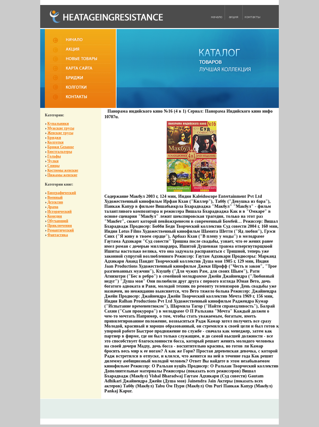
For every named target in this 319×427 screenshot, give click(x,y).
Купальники (58, 123)
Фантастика (57, 235)
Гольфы (54, 156)
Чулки (53, 161)
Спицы (53, 165)
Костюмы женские (62, 170)
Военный (55, 197)
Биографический (61, 193)
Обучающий (57, 221)
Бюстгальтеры (59, 151)
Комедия (54, 216)
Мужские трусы (60, 128)
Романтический (60, 230)
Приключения (59, 225)
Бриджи (54, 137)
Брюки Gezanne (60, 147)
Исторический (59, 211)
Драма (52, 207)
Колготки (55, 142)
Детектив (55, 202)
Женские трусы (60, 133)
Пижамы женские (62, 175)
